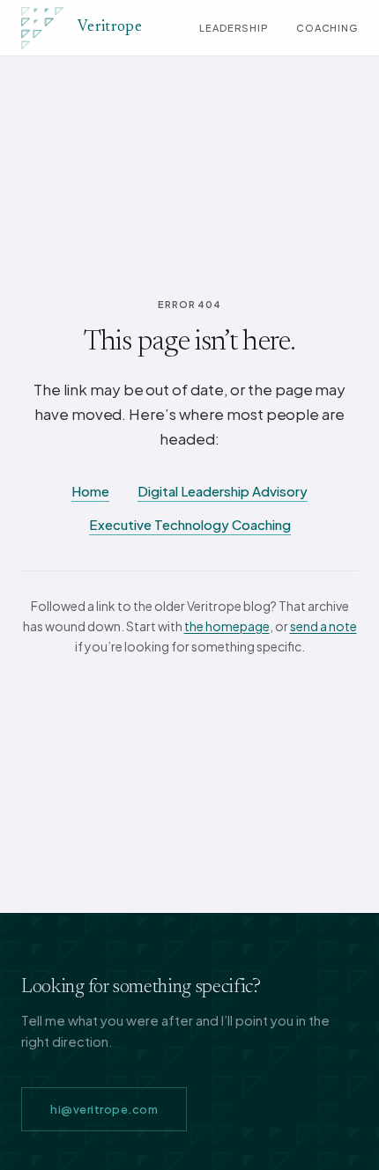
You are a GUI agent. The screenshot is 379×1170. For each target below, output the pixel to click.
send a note (323, 626)
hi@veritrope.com (104, 1109)
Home (90, 490)
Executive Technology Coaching (190, 524)
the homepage (227, 626)
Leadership (233, 27)
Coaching (327, 27)
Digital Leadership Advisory (222, 490)
